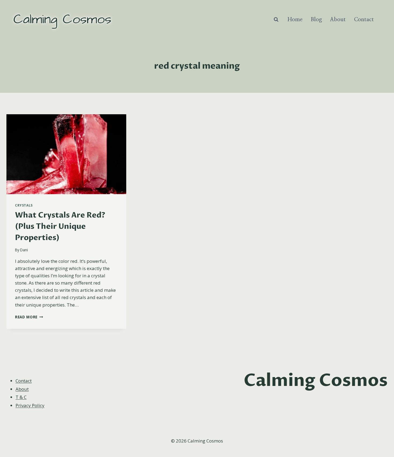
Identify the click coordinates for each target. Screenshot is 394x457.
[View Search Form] (276, 19)
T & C (21, 397)
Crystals (24, 205)
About (338, 19)
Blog (316, 19)
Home (295, 19)
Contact (364, 19)
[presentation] (66, 154)
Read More (29, 316)
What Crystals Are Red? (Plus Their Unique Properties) (60, 226)
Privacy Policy (30, 405)
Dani (24, 249)
